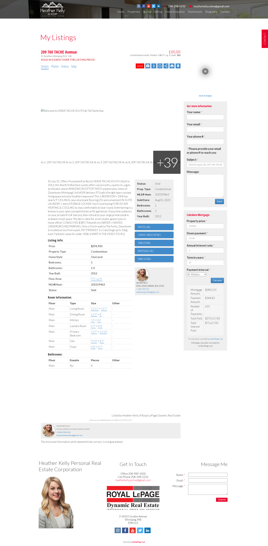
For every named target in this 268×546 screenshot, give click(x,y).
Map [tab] (74, 66)
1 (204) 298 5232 (142, 289)
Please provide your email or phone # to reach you (204, 150)
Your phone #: (195, 136)
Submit (222, 499)
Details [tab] (45, 66)
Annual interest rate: (200, 245)
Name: (180, 475)
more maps (205, 95)
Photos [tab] (55, 66)
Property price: (196, 221)
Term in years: (195, 257)
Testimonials (195, 11)
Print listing (144, 259)
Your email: (194, 124)
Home (120, 11)
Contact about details (149, 235)
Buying (147, 11)
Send (219, 201)
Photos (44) (144, 227)
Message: (193, 171)
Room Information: (60, 297)
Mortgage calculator (156, 251)
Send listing (144, 243)
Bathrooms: (55, 354)
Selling (158, 11)
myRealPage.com (216, 339)
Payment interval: (198, 269)
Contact (224, 11)
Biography (211, 11)
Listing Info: (55, 240)
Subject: (192, 159)
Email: (180, 480)
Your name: (194, 112)
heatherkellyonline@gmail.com (147, 292)
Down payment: (196, 233)
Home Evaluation (175, 11)
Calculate (217, 280)
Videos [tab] (65, 66)
